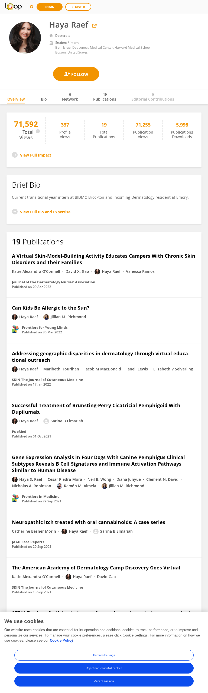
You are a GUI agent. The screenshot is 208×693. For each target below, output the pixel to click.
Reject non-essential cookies (104, 668)
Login (49, 7)
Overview (16, 99)
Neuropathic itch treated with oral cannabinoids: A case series (88, 522)
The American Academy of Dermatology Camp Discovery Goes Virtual (96, 567)
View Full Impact (35, 155)
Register (78, 7)
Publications (104, 97)
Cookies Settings (104, 655)
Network (70, 97)
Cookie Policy (61, 640)
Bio (44, 99)
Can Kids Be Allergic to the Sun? (50, 307)
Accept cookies (103, 680)
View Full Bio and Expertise (45, 211)
